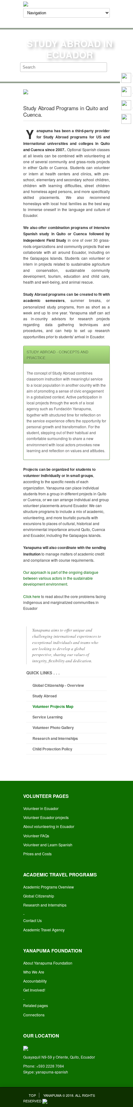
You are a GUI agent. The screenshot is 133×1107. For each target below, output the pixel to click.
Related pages (35, 1005)
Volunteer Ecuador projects (46, 817)
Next (88, 89)
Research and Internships (55, 738)
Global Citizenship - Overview (58, 685)
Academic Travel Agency (44, 929)
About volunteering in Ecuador (48, 826)
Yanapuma (52, 1095)
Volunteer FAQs (36, 835)
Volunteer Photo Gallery (53, 727)
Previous (45, 89)
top (32, 1095)
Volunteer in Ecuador (40, 808)
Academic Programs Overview (48, 886)
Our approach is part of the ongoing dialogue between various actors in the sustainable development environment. (60, 578)
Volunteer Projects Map (52, 706)
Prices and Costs (37, 853)
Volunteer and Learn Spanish (47, 844)
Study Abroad (44, 696)
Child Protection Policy (52, 749)
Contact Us (32, 920)
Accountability (35, 980)
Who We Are (33, 971)
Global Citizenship (38, 895)
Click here (31, 596)
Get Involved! (34, 989)
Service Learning (47, 717)
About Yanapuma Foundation (47, 962)
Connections (34, 1014)
